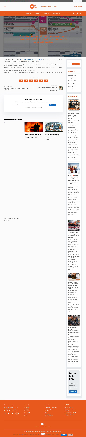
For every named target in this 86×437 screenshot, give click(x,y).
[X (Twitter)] (77, 13)
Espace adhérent (49, 415)
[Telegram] (19, 413)
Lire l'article (73, 391)
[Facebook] (74, 13)
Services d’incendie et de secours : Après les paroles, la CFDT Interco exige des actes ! (73, 115)
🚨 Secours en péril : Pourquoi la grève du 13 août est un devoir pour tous (73, 235)
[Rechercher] (4, 13)
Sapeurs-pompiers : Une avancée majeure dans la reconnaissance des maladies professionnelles (34, 136)
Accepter (64, 434)
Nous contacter (55, 13)
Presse (70, 86)
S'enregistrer (76, 1)
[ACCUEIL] (38, 28)
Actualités (28, 13)
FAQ (45, 412)
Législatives (44, 45)
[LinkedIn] (36, 81)
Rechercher (71, 62)
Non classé (71, 83)
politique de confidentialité (37, 107)
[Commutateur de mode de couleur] (5, 6)
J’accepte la (34, 107)
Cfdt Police (67, 410)
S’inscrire (52, 104)
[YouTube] (15, 413)
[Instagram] (80, 13)
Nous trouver (48, 414)
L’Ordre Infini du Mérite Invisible (12, 219)
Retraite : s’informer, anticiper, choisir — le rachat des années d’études (52, 136)
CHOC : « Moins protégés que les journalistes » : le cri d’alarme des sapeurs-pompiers (73, 331)
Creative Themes (57, 431)
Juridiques (70, 78)
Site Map (47, 410)
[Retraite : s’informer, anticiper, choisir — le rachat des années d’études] (54, 127)
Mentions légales (49, 409)
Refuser (70, 434)
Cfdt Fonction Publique (70, 412)
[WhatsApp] (41, 81)
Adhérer (66, 415)
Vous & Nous (37, 13)
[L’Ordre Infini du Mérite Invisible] (13, 169)
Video (69, 89)
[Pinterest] (31, 81)
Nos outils (46, 13)
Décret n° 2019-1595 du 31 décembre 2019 (31, 59)
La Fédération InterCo (70, 409)
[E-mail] (46, 81)
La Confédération (69, 407)
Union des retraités (69, 414)
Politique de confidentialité (51, 407)
